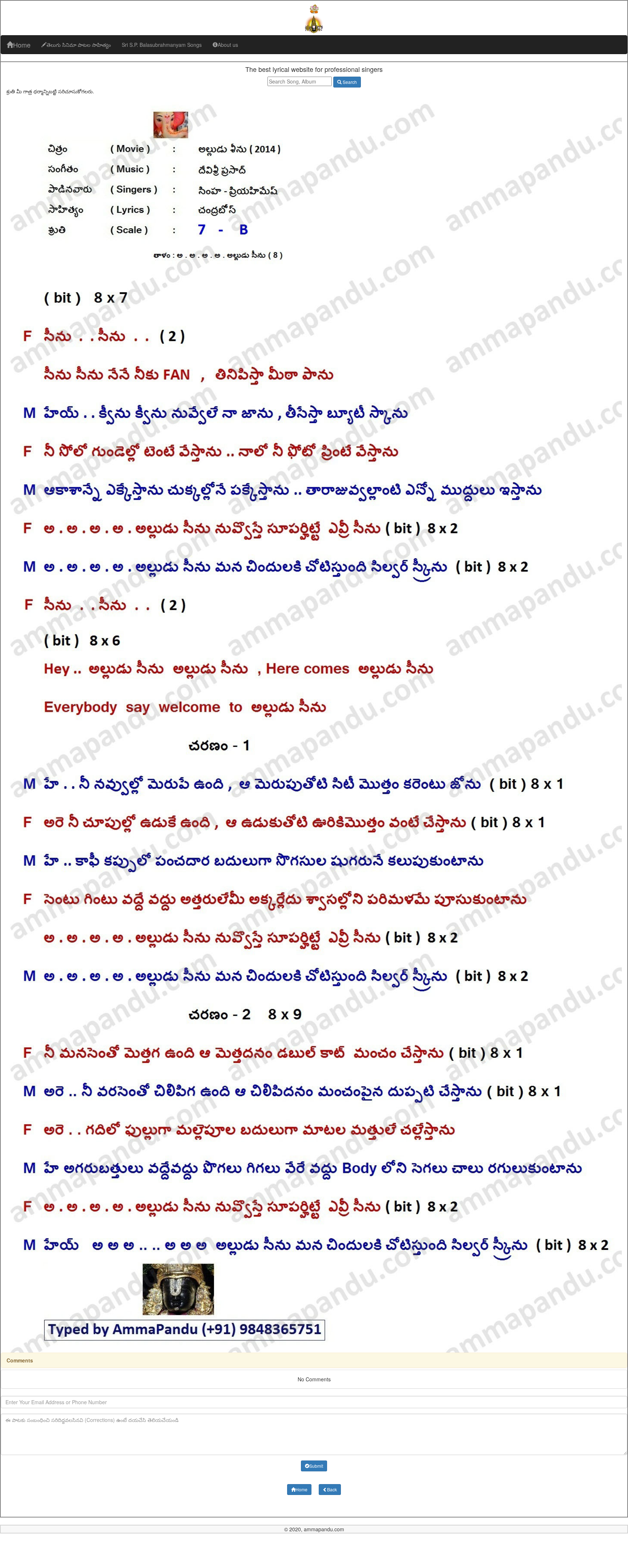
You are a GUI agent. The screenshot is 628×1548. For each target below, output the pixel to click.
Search (349, 82)
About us (228, 44)
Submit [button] (316, 1466)
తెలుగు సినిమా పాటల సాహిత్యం (79, 44)
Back (332, 1489)
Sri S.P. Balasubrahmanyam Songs (162, 44)
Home (22, 44)
